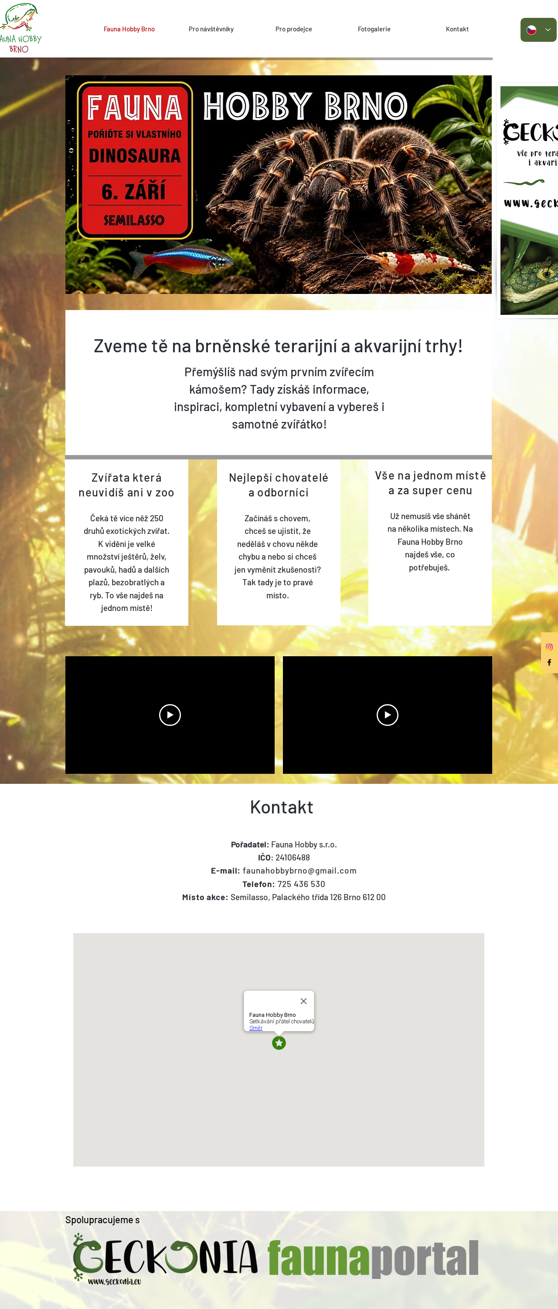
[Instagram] (549, 647)
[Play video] (170, 715)
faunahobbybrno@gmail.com (300, 870)
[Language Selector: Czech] (539, 30)
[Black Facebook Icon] (549, 662)
